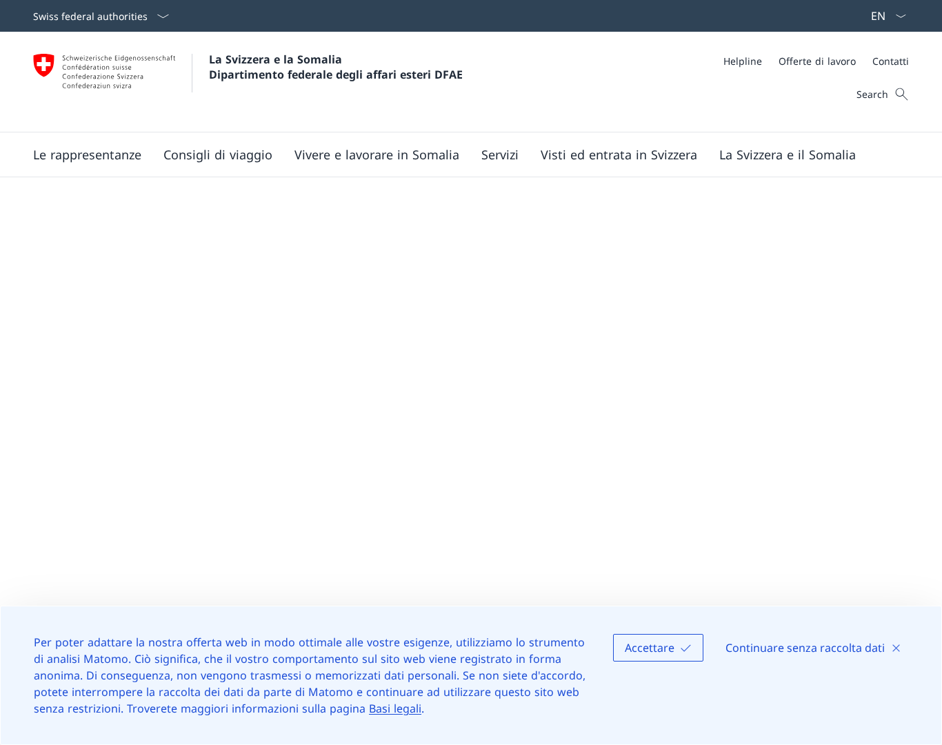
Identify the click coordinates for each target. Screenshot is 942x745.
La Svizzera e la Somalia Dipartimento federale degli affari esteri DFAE (336, 67)
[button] (217, 154)
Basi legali (395, 708)
